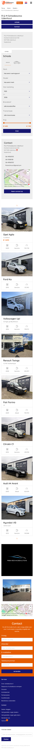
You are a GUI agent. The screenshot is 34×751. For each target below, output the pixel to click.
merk (5, 69)
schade (17, 22)
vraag (3, 635)
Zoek (17, 131)
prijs (4, 120)
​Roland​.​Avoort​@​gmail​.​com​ (13, 165)
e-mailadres (6, 652)
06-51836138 (9, 159)
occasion (4, 689)
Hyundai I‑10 (9, 522)
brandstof (7, 102)
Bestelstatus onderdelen (8, 701)
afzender (4, 644)
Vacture (3, 721)
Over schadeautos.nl (7, 683)
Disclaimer (16, 745)
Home (8, 8)
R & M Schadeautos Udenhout (13, 146)
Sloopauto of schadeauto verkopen (11, 686)
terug (3, 8)
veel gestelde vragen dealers (9, 712)
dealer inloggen (5, 709)
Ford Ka (7, 279)
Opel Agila (8, 234)
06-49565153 (9, 156)
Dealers (19, 3)
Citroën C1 (8, 444)
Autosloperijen (5, 692)
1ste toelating (8, 87)
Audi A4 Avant (10, 483)
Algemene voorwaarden (7, 745)
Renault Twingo (11, 360)
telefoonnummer (8, 661)
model (5, 78)
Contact (17, 27)
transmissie (7, 111)
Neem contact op (17, 191)
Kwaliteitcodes (5, 698)
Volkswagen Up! (11, 318)
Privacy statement (24, 745)
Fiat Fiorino (9, 402)
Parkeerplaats (5, 695)
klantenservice (5, 718)
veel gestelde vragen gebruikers (10, 715)
